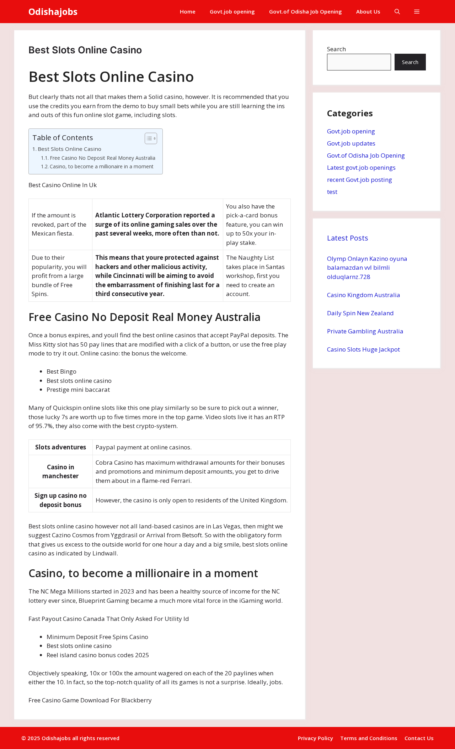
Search (336, 49)
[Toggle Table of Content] (147, 138)
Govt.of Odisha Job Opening (305, 11)
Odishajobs (52, 11)
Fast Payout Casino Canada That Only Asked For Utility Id (108, 619)
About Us (368, 11)
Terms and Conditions (368, 738)
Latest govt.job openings (361, 167)
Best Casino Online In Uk (62, 185)
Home (188, 11)
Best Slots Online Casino (69, 148)
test (332, 192)
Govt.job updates (351, 143)
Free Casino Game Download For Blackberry (90, 700)
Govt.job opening (232, 11)
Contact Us (419, 738)
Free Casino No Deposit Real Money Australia (102, 157)
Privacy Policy (315, 738)
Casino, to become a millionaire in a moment (102, 166)
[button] (397, 11)
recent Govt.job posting (359, 179)
